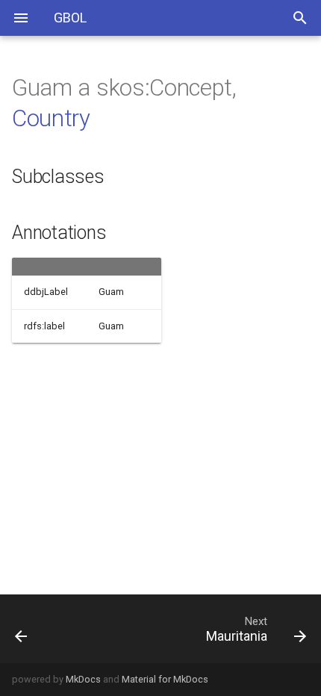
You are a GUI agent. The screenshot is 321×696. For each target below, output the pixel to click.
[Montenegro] (42, 628)
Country (51, 118)
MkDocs (83, 679)
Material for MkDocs (165, 679)
